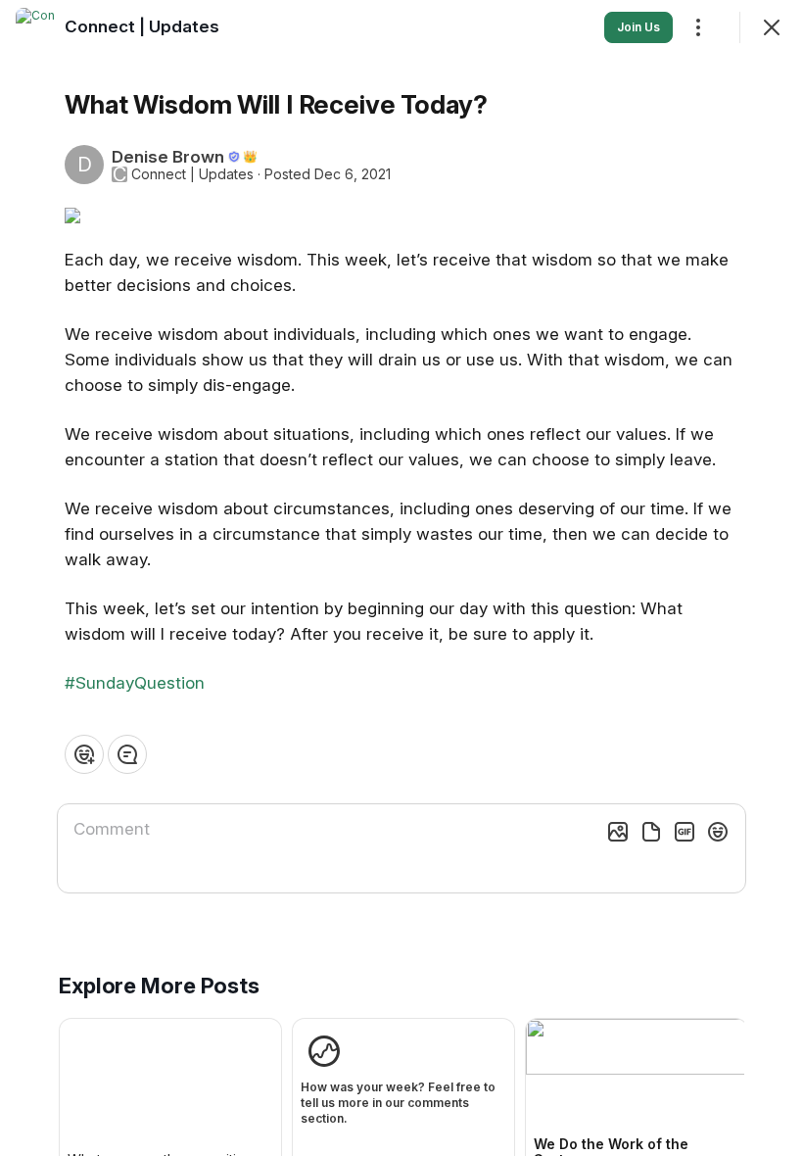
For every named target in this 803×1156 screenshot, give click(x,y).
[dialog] (401, 578)
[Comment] (127, 754)
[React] (84, 754)
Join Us (638, 27)
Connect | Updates (192, 174)
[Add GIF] (684, 831)
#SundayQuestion (135, 683)
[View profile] (35, 27)
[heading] (142, 26)
